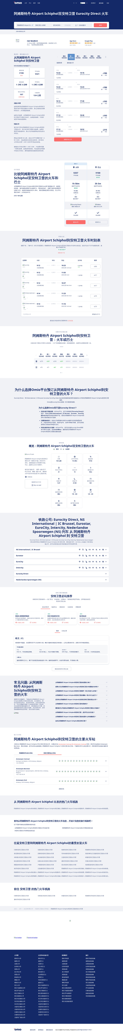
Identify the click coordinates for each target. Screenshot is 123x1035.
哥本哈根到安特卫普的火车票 (70, 853)
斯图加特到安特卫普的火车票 (22, 865)
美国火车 (17, 969)
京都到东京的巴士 (43, 1012)
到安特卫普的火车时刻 (42, 909)
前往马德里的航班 (67, 991)
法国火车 (17, 964)
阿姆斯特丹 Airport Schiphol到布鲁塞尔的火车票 (28, 808)
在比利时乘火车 (28, 909)
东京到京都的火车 (19, 1001)
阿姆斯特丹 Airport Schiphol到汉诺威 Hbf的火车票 (53, 876)
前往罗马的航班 (66, 993)
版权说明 (32, 1030)
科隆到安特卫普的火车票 (92, 857)
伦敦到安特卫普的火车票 (45, 850)
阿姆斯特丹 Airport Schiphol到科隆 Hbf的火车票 (76, 876)
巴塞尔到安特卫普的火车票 (93, 861)
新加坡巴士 (41, 972)
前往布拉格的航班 (67, 1001)
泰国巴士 (41, 977)
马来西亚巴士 (42, 974)
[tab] (59, 62)
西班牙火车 (17, 958)
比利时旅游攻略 (90, 966)
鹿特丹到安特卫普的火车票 (70, 861)
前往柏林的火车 (19, 996)
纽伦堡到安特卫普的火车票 (22, 861)
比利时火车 (17, 966)
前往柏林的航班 (66, 999)
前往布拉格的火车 (19, 999)
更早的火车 (27, 314)
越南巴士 (41, 982)
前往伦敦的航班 (66, 988)
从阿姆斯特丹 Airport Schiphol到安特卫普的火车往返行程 (32, 828)
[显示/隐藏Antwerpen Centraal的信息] (106, 761)
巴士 (30, 3)
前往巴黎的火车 (19, 993)
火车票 (16, 955)
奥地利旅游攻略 (90, 977)
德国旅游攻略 (90, 961)
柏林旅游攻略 (90, 993)
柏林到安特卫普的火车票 (69, 850)
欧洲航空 (64, 955)
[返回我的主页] (19, 3)
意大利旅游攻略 (90, 972)
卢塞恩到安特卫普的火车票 (46, 865)
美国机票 (64, 969)
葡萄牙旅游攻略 (90, 980)
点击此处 (70, 320)
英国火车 (17, 974)
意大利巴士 (41, 966)
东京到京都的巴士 (43, 1001)
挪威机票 (64, 980)
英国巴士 (41, 969)
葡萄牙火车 (17, 982)
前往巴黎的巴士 (43, 991)
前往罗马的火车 (19, 991)
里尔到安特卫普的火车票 (69, 865)
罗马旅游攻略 (90, 988)
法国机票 (64, 964)
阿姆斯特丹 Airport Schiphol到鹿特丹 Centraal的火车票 (78, 808)
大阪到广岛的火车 (19, 1017)
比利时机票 (65, 966)
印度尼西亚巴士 (43, 980)
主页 (15, 909)
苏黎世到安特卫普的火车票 (46, 853)
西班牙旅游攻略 (90, 958)
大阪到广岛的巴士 (43, 1015)
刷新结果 (60, 253)
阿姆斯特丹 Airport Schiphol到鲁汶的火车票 (98, 876)
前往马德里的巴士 (43, 985)
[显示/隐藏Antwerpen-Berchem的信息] (106, 771)
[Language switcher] (84, 3)
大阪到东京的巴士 (43, 1007)
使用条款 (40, 1030)
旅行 (87, 955)
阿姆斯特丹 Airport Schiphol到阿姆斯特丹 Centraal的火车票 (32, 876)
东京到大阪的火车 (19, 1004)
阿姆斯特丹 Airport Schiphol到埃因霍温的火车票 (100, 808)
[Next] (106, 57)
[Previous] (36, 355)
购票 (21, 75)
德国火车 (17, 961)
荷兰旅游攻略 (90, 982)
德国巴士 (41, 961)
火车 (26, 3)
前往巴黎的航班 (66, 996)
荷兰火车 (17, 985)
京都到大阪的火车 (19, 1012)
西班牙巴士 (41, 958)
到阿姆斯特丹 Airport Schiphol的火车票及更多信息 (77, 828)
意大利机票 (65, 972)
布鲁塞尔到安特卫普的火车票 (22, 857)
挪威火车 (17, 980)
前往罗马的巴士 (43, 988)
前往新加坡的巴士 (43, 993)
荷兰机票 (64, 985)
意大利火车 (17, 972)
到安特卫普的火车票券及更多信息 (25, 831)
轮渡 (39, 3)
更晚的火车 (95, 314)
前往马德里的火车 (19, 988)
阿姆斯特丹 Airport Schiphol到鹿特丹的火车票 (52, 872)
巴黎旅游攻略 (90, 991)
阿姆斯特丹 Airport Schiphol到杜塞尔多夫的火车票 (29, 872)
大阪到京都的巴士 (43, 1004)
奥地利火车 (17, 977)
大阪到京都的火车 (19, 1007)
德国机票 (64, 961)
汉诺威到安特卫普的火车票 (46, 868)
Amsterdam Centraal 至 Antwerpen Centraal (72, 744)
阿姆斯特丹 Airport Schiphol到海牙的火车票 (98, 872)
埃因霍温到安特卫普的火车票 (94, 865)
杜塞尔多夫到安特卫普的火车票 (47, 861)
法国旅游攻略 (90, 964)
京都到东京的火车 (19, 1015)
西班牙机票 (65, 958)
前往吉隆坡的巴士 (43, 996)
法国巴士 (41, 964)
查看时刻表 (21, 97)
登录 (108, 3)
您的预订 (93, 3)
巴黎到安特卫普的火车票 (21, 850)
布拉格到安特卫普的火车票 (46, 857)
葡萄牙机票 (65, 982)
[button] (57, 25)
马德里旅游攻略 (90, 985)
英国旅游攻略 (90, 974)
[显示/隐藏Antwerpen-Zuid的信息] (106, 781)
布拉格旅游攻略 (90, 996)
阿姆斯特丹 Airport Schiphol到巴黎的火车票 (51, 808)
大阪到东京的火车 (19, 1009)
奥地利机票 (65, 977)
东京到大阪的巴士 (43, 999)
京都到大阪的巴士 (43, 1009)
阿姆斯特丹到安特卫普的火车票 (94, 850)
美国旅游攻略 (90, 969)
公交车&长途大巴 (43, 955)
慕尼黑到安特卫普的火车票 (22, 853)
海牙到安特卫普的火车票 (21, 868)
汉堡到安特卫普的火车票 (69, 857)
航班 (34, 3)
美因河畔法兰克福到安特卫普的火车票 (96, 853)
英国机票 (64, 974)
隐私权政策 (49, 1030)
